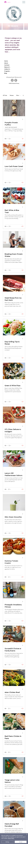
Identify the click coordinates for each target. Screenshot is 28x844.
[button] (23, 95)
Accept (20, 842)
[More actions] (23, 119)
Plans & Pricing (7, 67)
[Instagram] (12, 80)
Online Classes (7, 69)
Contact (6, 65)
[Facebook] (15, 80)
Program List (7, 71)
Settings (7, 842)
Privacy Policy (11, 838)
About (6, 63)
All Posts (5, 95)
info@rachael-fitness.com (14, 77)
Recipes (11, 95)
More (17, 95)
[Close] (26, 835)
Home (6, 61)
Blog (5, 73)
